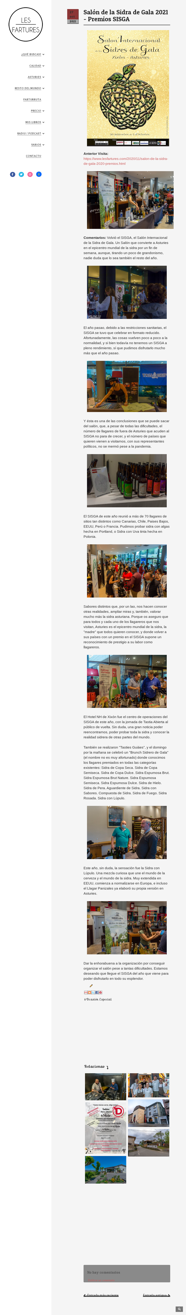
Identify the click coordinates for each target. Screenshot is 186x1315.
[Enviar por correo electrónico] (86, 992)
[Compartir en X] (93, 992)
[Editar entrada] (90, 985)
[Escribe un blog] (89, 992)
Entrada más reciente (103, 1295)
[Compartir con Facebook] (97, 992)
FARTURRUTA (32, 99)
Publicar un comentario (101, 1280)
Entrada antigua (155, 1295)
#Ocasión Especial (98, 999)
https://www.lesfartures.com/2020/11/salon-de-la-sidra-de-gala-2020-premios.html (126, 161)
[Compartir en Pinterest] (100, 992)
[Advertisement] (118, 1028)
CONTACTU (33, 156)
